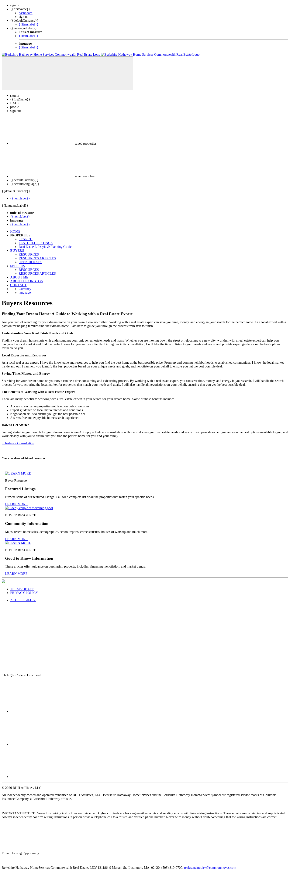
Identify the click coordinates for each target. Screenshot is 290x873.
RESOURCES (29, 254)
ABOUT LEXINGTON (26, 281)
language (25, 292)
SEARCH (25, 239)
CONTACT (18, 285)
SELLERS (17, 266)
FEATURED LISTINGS (36, 243)
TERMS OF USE (22, 589)
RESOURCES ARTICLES (37, 258)
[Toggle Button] (67, 73)
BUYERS (17, 250)
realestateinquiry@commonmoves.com (210, 867)
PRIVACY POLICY (24, 593)
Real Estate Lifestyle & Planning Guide (45, 247)
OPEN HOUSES (30, 262)
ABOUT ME (19, 277)
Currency (25, 289)
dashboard (25, 13)
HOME (15, 231)
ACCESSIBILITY (23, 600)
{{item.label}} (28, 24)
